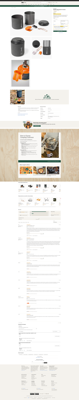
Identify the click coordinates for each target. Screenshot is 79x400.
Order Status (32, 375)
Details (43, 360)
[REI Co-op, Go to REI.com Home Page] (22, 2)
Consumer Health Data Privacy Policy (47, 397)
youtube (46, 393)
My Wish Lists (23, 377)
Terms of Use (25, 397)
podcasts (48, 393)
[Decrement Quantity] (53, 19)
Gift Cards (42, 376)
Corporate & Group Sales (44, 385)
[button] (31, 22)
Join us (31, 371)
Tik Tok (42, 393)
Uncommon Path (33, 384)
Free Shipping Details (53, 376)
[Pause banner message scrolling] (49, 6)
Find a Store (39, 388)
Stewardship (52, 385)
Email (32, 361)
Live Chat (54, 388)
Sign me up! (45, 362)
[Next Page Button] (60, 322)
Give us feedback (38, 357)
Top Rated (55, 11)
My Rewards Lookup (23, 376)
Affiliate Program (43, 384)
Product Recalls (53, 397)
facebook (43, 393)
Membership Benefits (23, 378)
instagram (40, 393)
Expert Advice (33, 382)
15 (39, 211)
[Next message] (48, 6)
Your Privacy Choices (30, 397)
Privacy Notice (35, 397)
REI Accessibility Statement (44, 398)
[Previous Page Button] (58, 322)
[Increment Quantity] (56, 19)
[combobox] (40, 2)
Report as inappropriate (35, 235)
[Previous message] (29, 6)
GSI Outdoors (55, 8)
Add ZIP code (62, 24)
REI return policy (61, 32)
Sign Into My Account (23, 375)
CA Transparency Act (34, 398)
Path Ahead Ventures (33, 385)
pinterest (45, 393)
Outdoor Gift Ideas (43, 375)
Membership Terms (39, 398)
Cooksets (12, 7)
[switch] (19, 222)
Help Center (24, 388)
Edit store (54, 24)
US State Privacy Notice (40, 397)
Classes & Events (33, 383)
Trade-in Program (23, 384)
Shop (25, 2)
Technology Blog (53, 384)
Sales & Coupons (53, 375)
